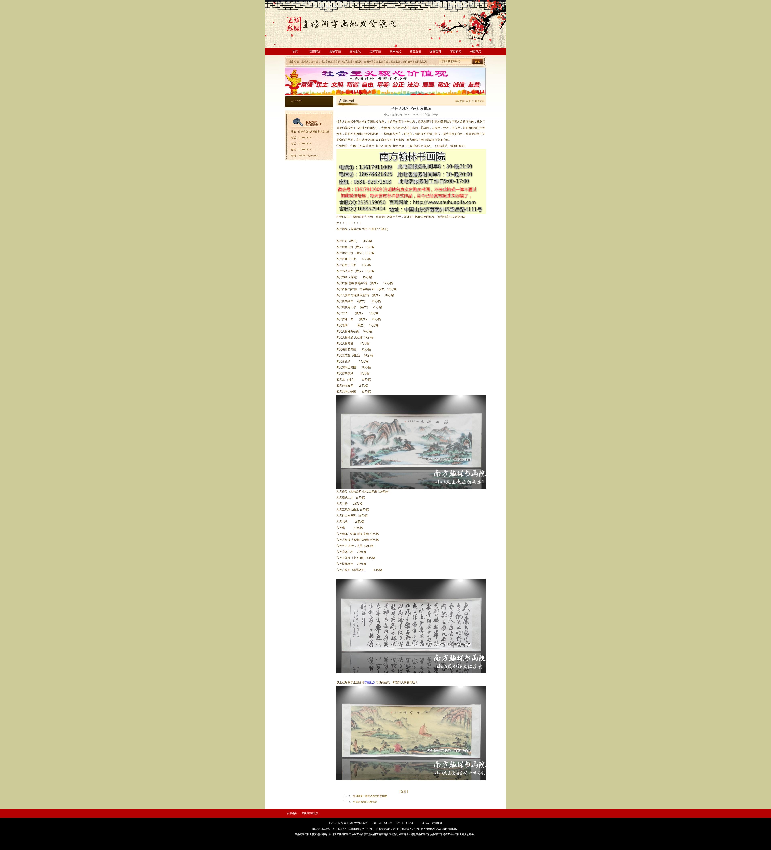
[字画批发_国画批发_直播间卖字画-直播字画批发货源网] (346, 32)
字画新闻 (455, 51)
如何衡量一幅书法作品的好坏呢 (370, 796)
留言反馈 (415, 51)
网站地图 (437, 823)
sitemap (425, 823)
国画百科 (435, 51)
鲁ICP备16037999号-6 (323, 828)
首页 (295, 51)
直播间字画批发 (310, 813)
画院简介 (315, 51)
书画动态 (475, 51)
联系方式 (395, 51)
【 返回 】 (403, 791)
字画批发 (370, 682)
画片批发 (355, 51)
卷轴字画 (335, 51)
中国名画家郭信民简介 (365, 802)
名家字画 (375, 51)
